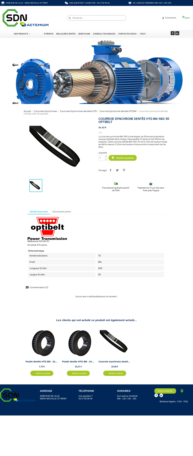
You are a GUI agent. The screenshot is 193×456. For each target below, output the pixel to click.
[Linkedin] (177, 33)
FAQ (186, 401)
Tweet (117, 170)
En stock (32, 245)
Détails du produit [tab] (39, 211)
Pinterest (124, 170)
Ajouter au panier (122, 157)
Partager (110, 170)
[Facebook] (173, 33)
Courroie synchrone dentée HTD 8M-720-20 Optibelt (127, 361)
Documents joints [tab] (62, 211)
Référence (33, 241)
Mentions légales (168, 401)
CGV (179, 401)
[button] (41, 373)
